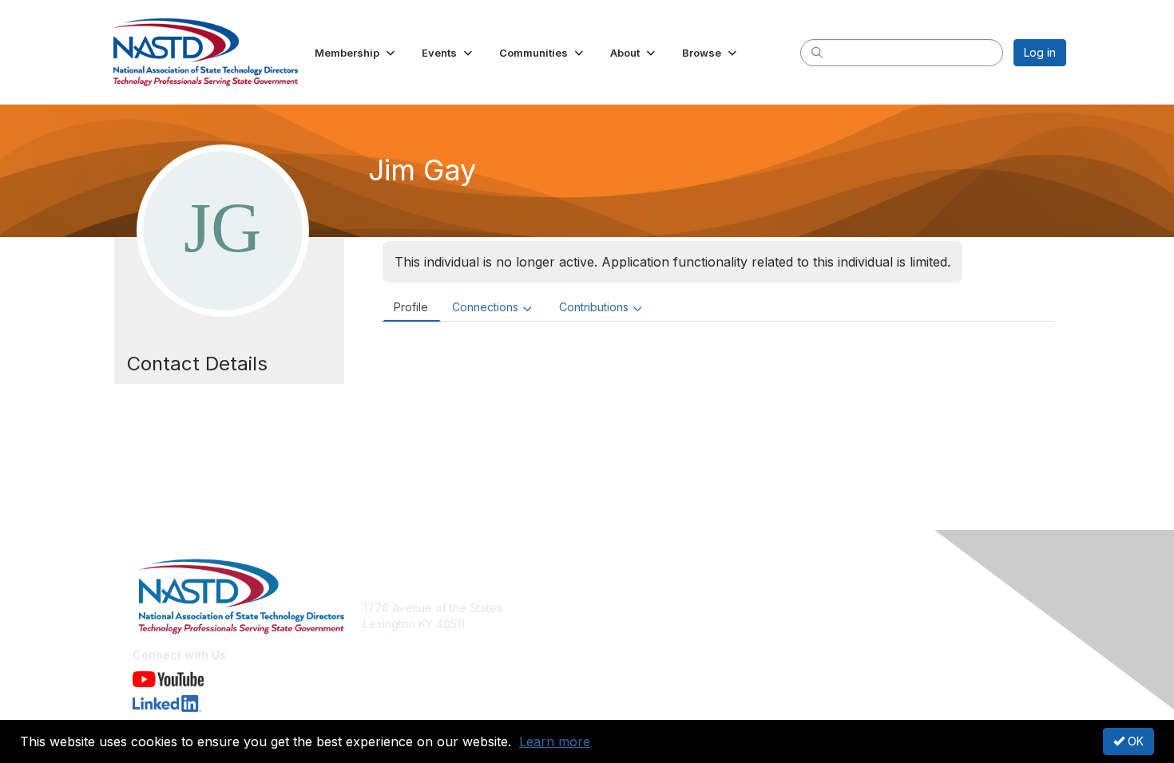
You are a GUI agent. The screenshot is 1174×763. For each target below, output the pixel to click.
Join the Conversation (651, 608)
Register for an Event (648, 624)
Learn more (554, 741)
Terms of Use (859, 624)
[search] (817, 52)
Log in (1040, 52)
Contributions (594, 307)
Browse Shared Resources (664, 639)
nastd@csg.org (403, 647)
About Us (848, 608)
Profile (411, 307)
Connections (485, 307)
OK (1134, 741)
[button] (356, 53)
